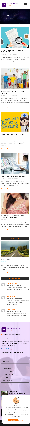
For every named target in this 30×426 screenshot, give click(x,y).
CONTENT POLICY (8, 384)
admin (9, 54)
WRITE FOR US (7, 365)
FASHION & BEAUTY (8, 371)
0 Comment (15, 54)
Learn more (21, 420)
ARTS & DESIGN (7, 368)
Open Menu (25, 4)
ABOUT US (6, 362)
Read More (4, 64)
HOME (5, 358)
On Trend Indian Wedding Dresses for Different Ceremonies (14, 216)
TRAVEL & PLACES (8, 374)
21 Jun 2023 (3, 54)
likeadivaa (10, 219)
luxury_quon (11, 309)
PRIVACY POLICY (8, 381)
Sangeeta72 (11, 263)
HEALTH (5, 377)
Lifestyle (3, 261)
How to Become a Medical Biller (13, 176)
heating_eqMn (11, 296)
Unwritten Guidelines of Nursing (13, 134)
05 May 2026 (4, 263)
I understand (13, 420)
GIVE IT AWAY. (5, 259)
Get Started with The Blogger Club (12, 352)
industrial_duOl (12, 283)
